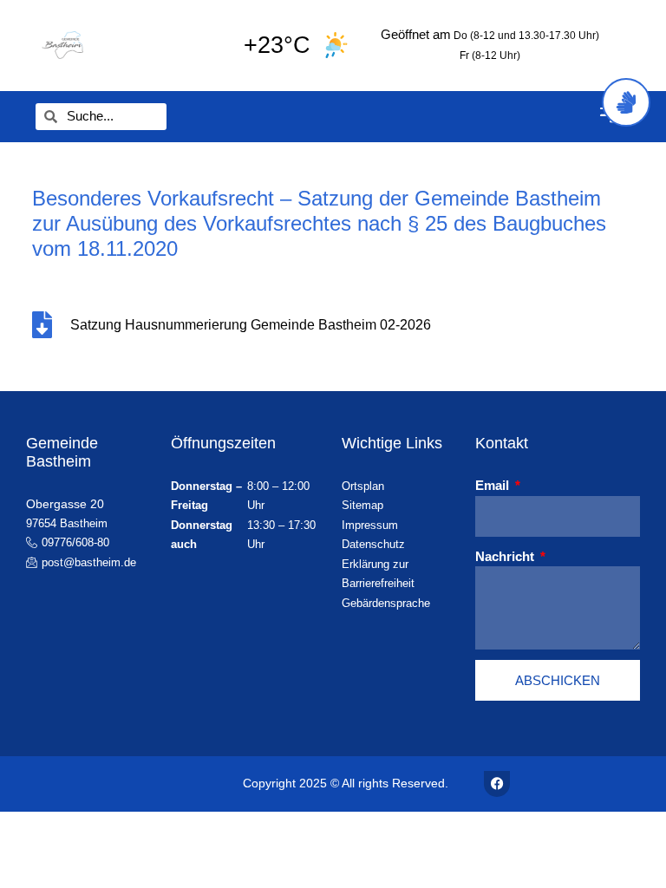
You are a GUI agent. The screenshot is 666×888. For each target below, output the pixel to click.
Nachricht (506, 556)
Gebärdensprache (386, 603)
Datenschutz (373, 544)
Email (494, 485)
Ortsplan (363, 486)
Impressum (370, 525)
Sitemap (362, 505)
